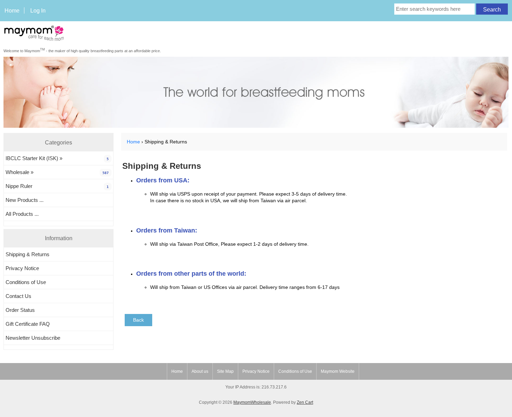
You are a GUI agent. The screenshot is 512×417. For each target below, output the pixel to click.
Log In (38, 10)
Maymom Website (338, 371)
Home (12, 10)
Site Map (225, 371)
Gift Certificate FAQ (28, 324)
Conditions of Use (26, 282)
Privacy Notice (22, 268)
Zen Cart (305, 402)
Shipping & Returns (27, 254)
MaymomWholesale (252, 402)
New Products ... (25, 200)
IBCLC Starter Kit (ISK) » (57, 158)
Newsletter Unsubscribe (33, 338)
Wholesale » (57, 172)
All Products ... (22, 214)
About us (200, 371)
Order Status (20, 310)
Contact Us (18, 296)
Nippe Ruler (57, 186)
